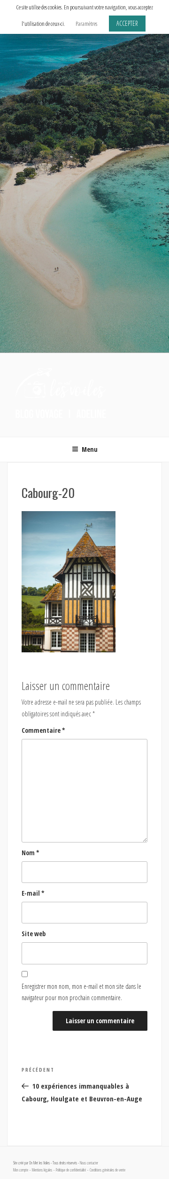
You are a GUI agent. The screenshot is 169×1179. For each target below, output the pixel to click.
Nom (30, 852)
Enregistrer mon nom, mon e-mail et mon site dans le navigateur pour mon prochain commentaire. (81, 992)
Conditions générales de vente (107, 1170)
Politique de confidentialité (71, 1170)
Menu (90, 449)
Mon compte (20, 1170)
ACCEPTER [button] (127, 23)
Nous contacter (89, 1163)
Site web (34, 933)
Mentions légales (42, 1170)
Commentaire (43, 730)
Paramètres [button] (86, 23)
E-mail (33, 893)
